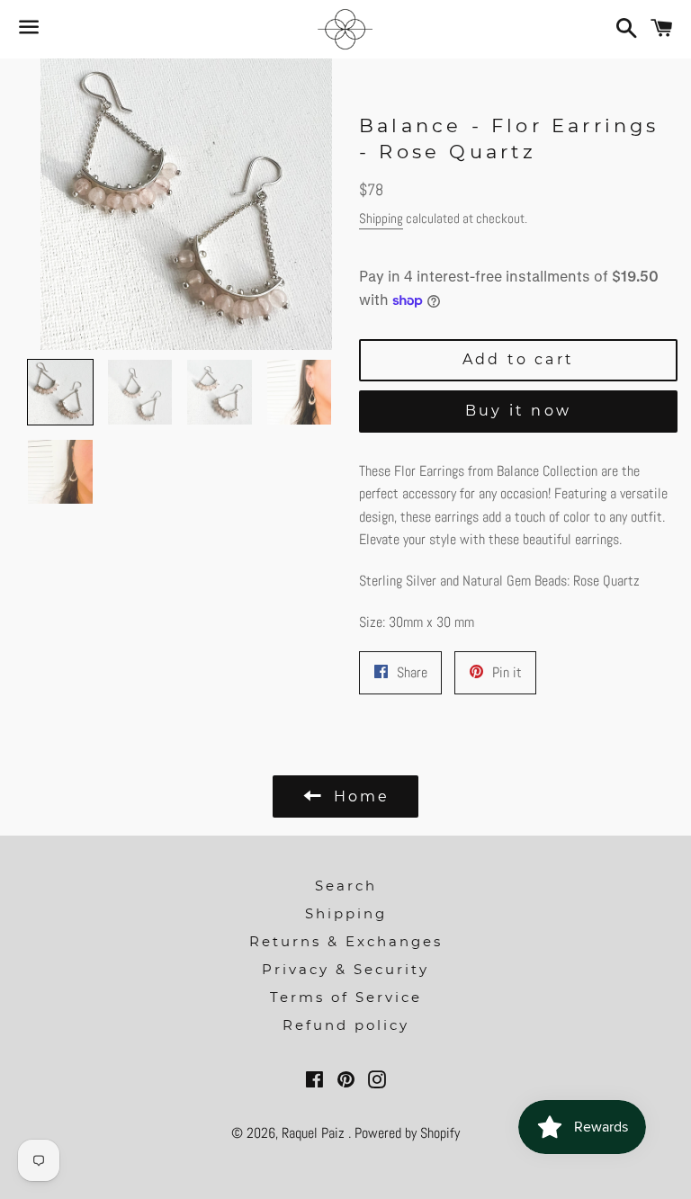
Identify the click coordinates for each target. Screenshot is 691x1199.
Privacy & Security (345, 969)
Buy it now (518, 410)
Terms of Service (346, 997)
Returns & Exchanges (346, 941)
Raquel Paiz (315, 1132)
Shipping (381, 218)
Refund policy (346, 1024)
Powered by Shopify (407, 1132)
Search (346, 885)
